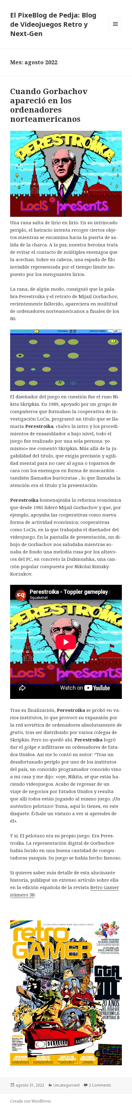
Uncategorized (66, 1085)
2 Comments (100, 1085)
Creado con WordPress (30, 1101)
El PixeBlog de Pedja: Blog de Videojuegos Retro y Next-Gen (53, 24)
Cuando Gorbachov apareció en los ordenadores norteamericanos (48, 105)
